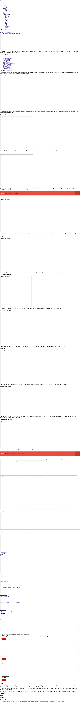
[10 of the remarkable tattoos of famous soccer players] (38, 492)
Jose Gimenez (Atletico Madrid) (7, 58)
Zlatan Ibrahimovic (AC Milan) (7, 68)
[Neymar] (8, 492)
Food (6, 10)
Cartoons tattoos (3, 610)
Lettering (6, 21)
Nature (6, 22)
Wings (6, 25)
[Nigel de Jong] (8, 475)
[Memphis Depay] (69, 475)
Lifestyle (4, 8)
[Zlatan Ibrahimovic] (38, 475)
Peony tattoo (4, 655)
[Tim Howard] (23, 492)
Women (4, 4)
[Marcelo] (53, 492)
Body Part (6, 27)
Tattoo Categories (6, 14)
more (1, 533)
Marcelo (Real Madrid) (6, 62)
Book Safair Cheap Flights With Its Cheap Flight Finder (10, 587)
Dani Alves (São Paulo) (6, 59)
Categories (4, 5)
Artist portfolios (7, 26)
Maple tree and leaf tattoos (4, 572)
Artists (6, 9)
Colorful (6, 19)
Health (6, 7)
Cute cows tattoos (3, 595)
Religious (6, 23)
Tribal (6, 20)
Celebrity (6, 17)
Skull (6, 24)
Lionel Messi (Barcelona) (6, 60)
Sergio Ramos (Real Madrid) (7, 67)
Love (6, 18)
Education (6, 6)
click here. (7, 699)
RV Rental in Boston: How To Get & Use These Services (10, 602)
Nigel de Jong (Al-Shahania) (7, 65)
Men (3, 12)
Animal (6, 15)
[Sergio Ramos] (23, 475)
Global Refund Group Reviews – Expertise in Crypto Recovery (11, 530)
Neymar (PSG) (5, 61)
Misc (12, 32)
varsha (9, 32)
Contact (4, 3)
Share (1, 534)
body (19, 384)
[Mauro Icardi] (53, 475)
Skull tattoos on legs (3, 552)
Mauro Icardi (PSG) (6, 66)
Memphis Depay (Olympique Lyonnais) (9, 63)
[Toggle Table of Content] (1, 56)
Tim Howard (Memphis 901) (7, 64)
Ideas (6, 11)
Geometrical (7, 16)
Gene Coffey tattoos (5, 676)
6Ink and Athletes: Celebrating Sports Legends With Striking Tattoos (15, 634)
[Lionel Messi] (69, 492)
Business (4, 13)
